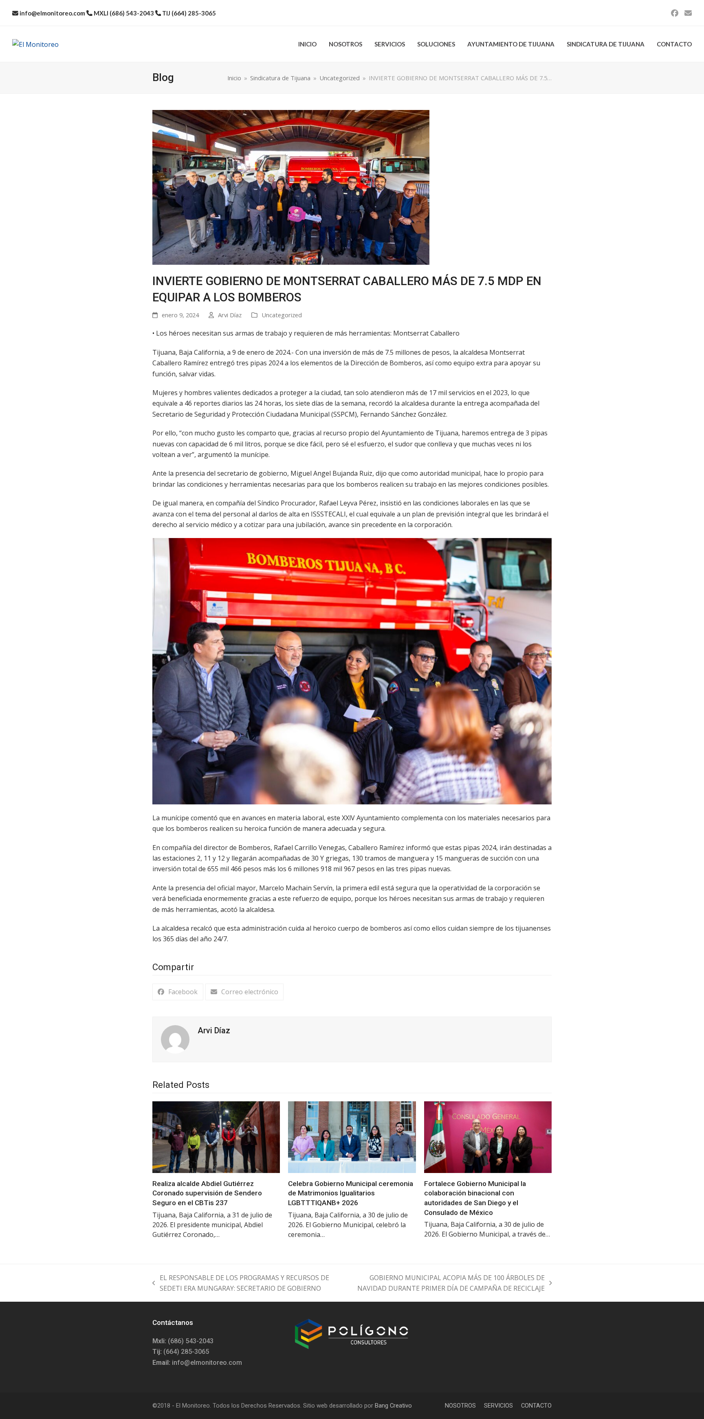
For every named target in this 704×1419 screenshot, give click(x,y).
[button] (177, 992)
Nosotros (460, 1405)
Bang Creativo (393, 1405)
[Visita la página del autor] (175, 1038)
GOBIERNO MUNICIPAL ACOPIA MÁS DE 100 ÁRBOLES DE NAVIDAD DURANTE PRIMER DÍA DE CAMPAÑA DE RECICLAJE (446, 1283)
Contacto (536, 1405)
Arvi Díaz (230, 315)
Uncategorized (282, 315)
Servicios (498, 1405)
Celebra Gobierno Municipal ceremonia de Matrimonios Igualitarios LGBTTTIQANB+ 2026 (350, 1193)
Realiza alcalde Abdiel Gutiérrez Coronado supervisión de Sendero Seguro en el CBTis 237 (207, 1193)
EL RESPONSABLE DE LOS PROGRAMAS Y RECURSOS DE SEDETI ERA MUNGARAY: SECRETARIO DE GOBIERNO (240, 1283)
